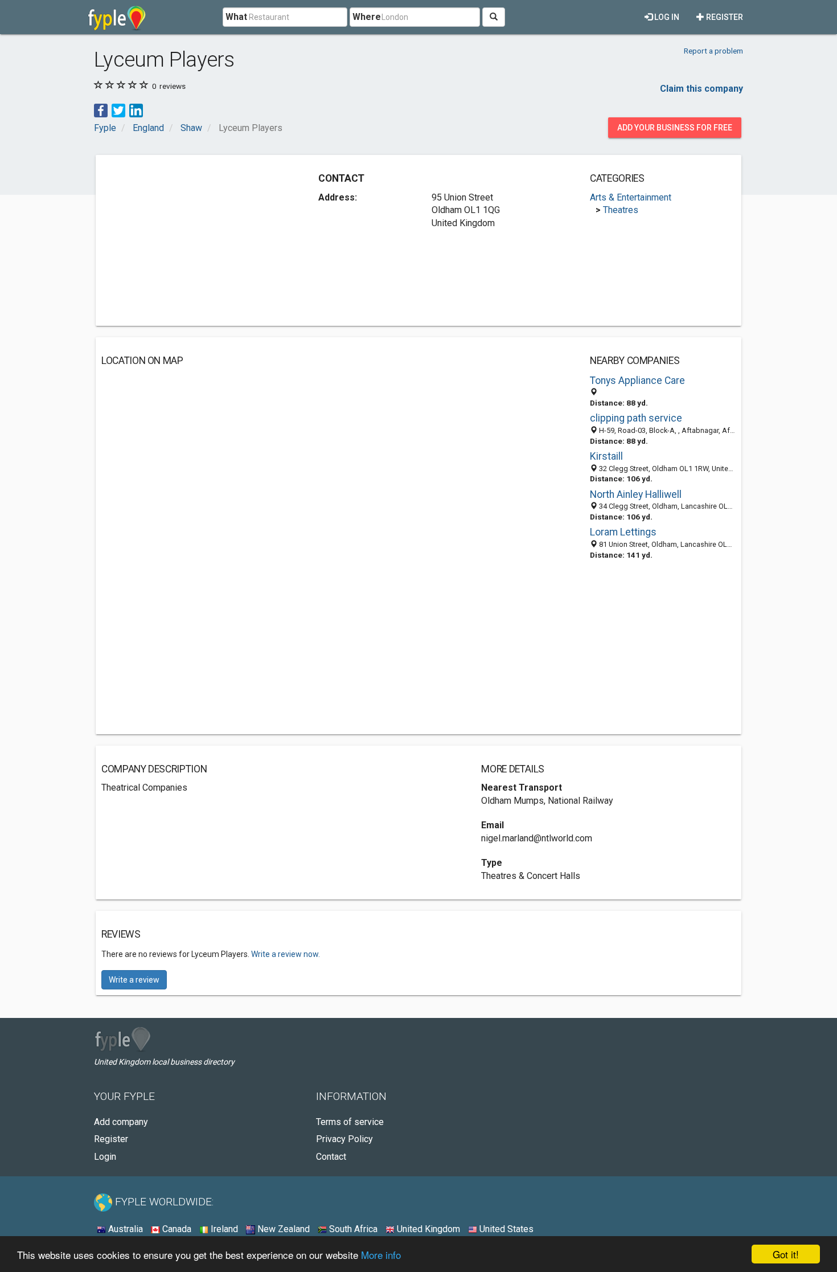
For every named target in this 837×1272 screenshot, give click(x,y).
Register (723, 17)
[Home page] (117, 17)
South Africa (352, 1229)
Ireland (223, 1229)
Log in (666, 17)
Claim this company (701, 88)
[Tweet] (118, 109)
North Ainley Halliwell (636, 494)
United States (505, 1229)
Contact (331, 1156)
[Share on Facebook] (101, 109)
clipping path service (636, 418)
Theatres (620, 209)
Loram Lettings (623, 532)
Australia (124, 1229)
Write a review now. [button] (285, 954)
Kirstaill (606, 456)
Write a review (134, 979)
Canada (175, 1229)
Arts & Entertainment (630, 197)
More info (381, 1255)
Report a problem (713, 50)
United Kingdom (427, 1229)
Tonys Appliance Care (637, 380)
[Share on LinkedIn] (136, 109)
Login (105, 1156)
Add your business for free (674, 127)
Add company (121, 1121)
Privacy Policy (344, 1139)
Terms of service (350, 1121)
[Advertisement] (197, 240)
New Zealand (282, 1229)
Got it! (786, 1254)
